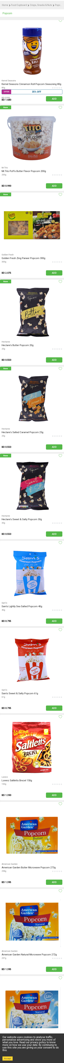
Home (5, 5)
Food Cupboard (19, 5)
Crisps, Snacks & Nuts (41, 5)
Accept (7, 1058)
